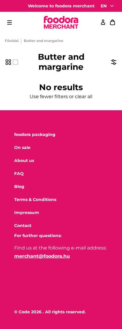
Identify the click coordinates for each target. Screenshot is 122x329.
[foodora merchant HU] (61, 22)
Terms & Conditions (35, 199)
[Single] (15, 62)
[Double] (8, 62)
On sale (22, 147)
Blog (19, 186)
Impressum (26, 212)
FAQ (19, 173)
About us (24, 160)
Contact (22, 225)
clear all (83, 96)
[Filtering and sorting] (113, 62)
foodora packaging (34, 134)
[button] (9, 22)
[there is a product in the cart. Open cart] (112, 22)
